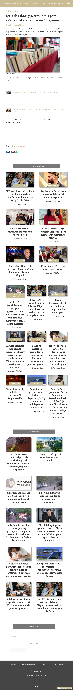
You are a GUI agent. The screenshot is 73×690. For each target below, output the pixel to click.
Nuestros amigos (55, 3)
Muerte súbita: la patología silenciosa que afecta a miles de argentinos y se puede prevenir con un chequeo (57, 355)
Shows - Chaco (15, 383)
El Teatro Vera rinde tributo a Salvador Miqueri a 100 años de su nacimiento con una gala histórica (20, 196)
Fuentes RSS (45, 664)
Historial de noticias (29, 664)
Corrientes (15, 146)
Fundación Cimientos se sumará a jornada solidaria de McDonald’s (35, 92)
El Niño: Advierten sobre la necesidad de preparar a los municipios (57, 306)
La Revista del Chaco (16, 25)
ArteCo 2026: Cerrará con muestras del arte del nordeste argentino (53, 194)
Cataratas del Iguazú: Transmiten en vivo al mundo (49, 457)
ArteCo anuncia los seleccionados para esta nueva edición (20, 231)
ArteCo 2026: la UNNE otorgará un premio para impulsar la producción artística (53, 233)
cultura (22, 146)
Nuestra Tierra (38, 3)
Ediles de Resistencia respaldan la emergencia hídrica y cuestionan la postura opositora (36, 355)
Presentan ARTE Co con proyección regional (53, 267)
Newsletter (34, 626)
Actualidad (24, 3)
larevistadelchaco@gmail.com (36, 675)
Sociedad (58, 340)
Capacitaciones (36, 383)
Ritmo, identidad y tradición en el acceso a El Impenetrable (15, 393)
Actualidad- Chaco (57, 294)
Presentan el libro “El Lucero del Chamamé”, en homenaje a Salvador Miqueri (20, 270)
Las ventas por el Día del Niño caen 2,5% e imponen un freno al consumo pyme (19, 497)
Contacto (13, 664)
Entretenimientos (10, 3)
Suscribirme (34, 643)
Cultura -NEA (12, 11)
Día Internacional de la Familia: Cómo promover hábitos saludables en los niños (38, 110)
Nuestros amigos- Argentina (15, 295)
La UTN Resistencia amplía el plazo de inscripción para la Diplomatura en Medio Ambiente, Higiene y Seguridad (18, 462)
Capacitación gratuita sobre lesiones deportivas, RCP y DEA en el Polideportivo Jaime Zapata (36, 398)
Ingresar (60, 664)
